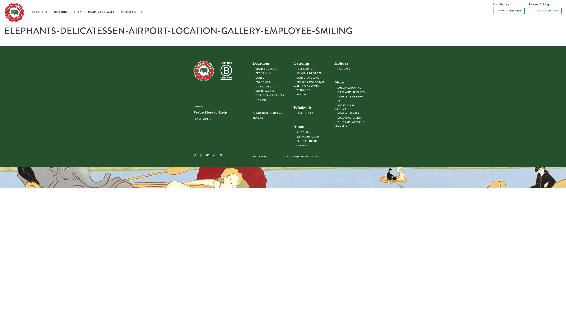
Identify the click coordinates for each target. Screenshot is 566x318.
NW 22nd (261, 100)
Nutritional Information (344, 107)
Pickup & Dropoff (308, 73)
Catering (60, 12)
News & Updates (348, 113)
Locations (39, 12)
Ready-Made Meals (101, 12)
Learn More (304, 113)
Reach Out (201, 119)
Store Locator (265, 69)
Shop (77, 12)
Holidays (343, 69)
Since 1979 (303, 132)
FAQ (340, 101)
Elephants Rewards (351, 92)
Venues (301, 94)
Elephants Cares (308, 136)
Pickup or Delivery (509, 10)
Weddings (303, 90)
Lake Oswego (264, 86)
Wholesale (128, 12)
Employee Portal (349, 88)
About (299, 126)
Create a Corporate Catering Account (309, 84)
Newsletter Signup (350, 96)
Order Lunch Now (545, 10)
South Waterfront (268, 91)
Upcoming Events (349, 118)
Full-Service (305, 69)
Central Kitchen (307, 141)
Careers (302, 145)
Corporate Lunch (308, 78)
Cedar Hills (263, 73)
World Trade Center (269, 95)
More (339, 82)
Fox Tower (262, 82)
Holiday (341, 63)
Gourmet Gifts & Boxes (267, 115)
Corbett (261, 78)
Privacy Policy (259, 156)
